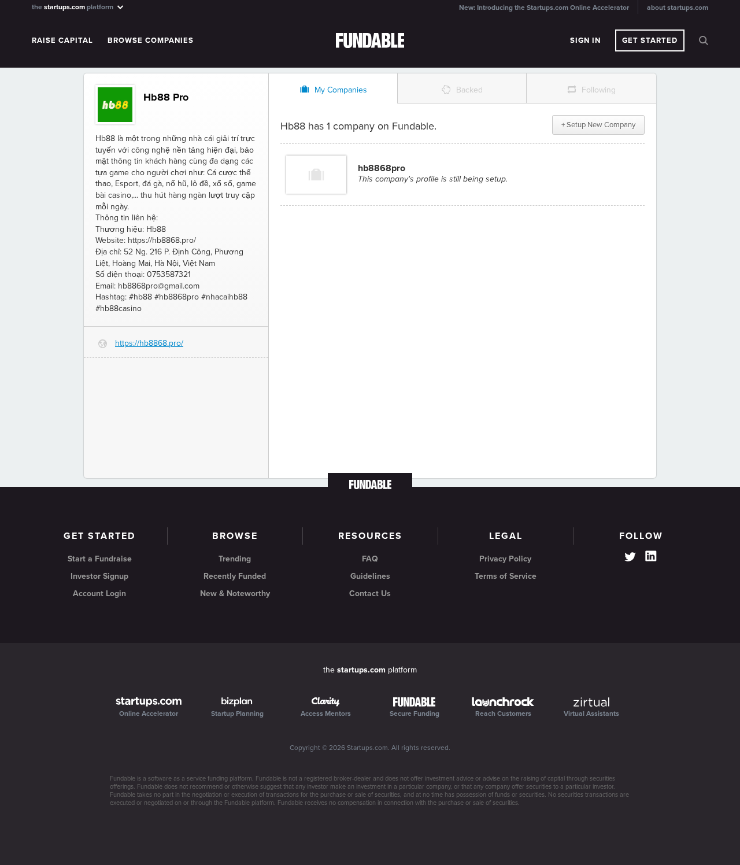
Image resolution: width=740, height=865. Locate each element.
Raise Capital (62, 40)
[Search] (703, 40)
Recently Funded (235, 576)
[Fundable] (370, 41)
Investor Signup (99, 576)
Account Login (99, 593)
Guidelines (370, 576)
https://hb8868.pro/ (149, 343)
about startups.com (677, 7)
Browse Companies (151, 40)
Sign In (585, 40)
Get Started (650, 40)
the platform (73, 6)
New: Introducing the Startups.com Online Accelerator (544, 7)
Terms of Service (505, 576)
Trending (235, 559)
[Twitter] (630, 558)
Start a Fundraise (100, 559)
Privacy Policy (505, 559)
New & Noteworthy (235, 593)
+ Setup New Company (598, 125)
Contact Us (370, 593)
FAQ (370, 559)
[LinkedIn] (651, 556)
